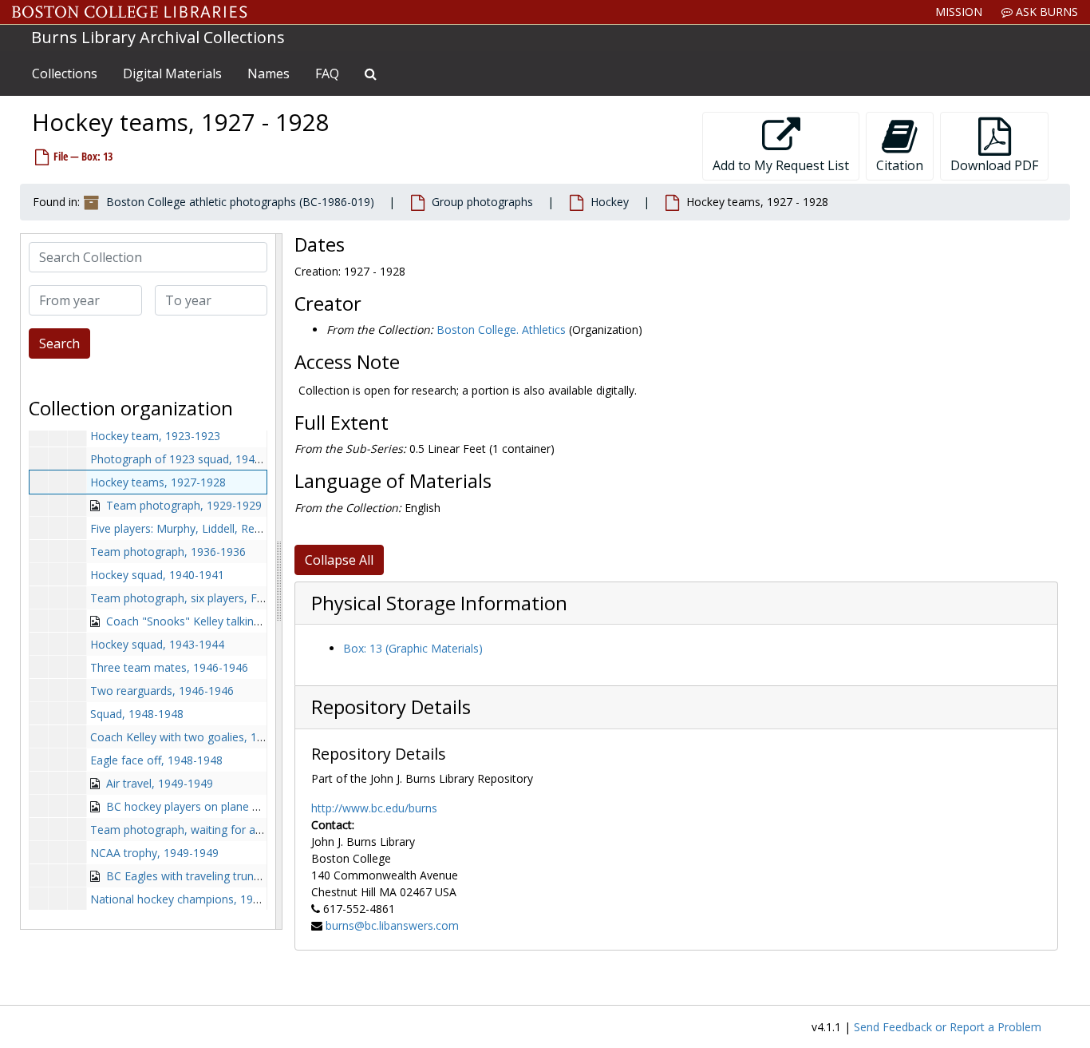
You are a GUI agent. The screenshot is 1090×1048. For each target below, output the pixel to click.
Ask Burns (1045, 11)
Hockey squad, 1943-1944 (157, 644)
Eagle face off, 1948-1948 (156, 760)
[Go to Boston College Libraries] (129, 12)
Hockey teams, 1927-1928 (158, 482)
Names (268, 73)
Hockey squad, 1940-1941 (157, 574)
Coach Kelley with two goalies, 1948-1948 (198, 736)
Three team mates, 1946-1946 (169, 667)
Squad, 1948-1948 (137, 713)
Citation (899, 165)
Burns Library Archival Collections (158, 37)
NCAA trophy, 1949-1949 (154, 852)
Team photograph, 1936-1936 (168, 551)
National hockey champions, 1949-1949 (192, 899)
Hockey (609, 201)
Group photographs (482, 201)
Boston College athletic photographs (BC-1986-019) (240, 201)
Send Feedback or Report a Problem (947, 1026)
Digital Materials (172, 73)
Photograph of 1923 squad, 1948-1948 (190, 458)
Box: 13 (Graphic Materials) (413, 648)
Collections (64, 73)
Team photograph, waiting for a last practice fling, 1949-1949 (248, 829)
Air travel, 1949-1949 (159, 783)
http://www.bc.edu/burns (374, 808)
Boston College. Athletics (501, 329)
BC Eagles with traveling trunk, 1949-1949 (213, 875)
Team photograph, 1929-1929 (184, 505)
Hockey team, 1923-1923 (155, 435)
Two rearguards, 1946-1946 (162, 690)
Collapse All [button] (339, 560)
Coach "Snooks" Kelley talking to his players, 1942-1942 (249, 621)
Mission (958, 11)
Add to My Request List (781, 165)
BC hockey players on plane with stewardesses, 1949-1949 (257, 806)
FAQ (327, 73)
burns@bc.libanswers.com (392, 925)
